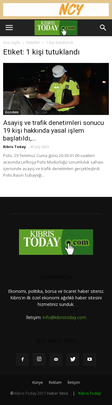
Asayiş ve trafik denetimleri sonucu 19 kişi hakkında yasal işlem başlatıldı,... (53, 130)
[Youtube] (89, 359)
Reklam (55, 382)
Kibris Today (14, 146)
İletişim (74, 382)
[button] (103, 27)
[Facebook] (22, 359)
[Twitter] (73, 359)
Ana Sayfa (11, 42)
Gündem (12, 112)
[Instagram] (39, 359)
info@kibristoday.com (64, 317)
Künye (37, 382)
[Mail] (56, 359)
